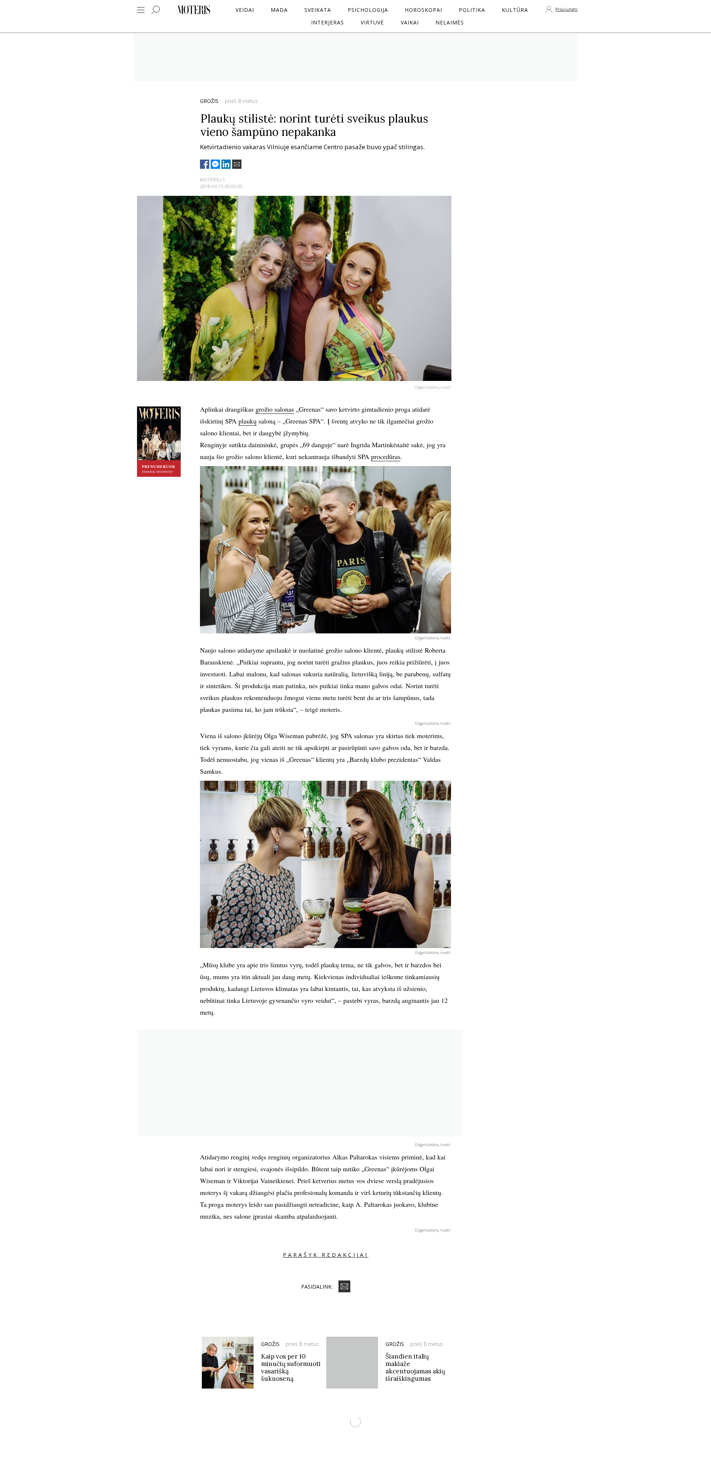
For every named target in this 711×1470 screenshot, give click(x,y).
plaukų (247, 420)
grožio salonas (275, 409)
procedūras (385, 456)
